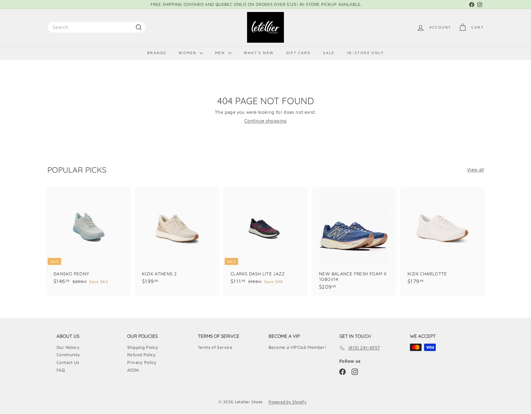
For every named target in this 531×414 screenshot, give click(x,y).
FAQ (61, 370)
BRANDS (156, 52)
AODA (133, 370)
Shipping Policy (143, 347)
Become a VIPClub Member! (297, 347)
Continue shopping (265, 120)
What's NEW (259, 52)
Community (68, 354)
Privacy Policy (141, 362)
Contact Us (68, 362)
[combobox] (96, 27)
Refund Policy (141, 354)
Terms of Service (215, 347)
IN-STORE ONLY (365, 52)
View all (475, 169)
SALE (329, 52)
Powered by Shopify (287, 401)
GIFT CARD (298, 52)
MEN (221, 52)
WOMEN (188, 52)
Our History (68, 347)
